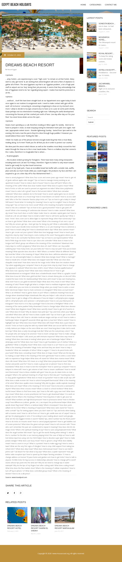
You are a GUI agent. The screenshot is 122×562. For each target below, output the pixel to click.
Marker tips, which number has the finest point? (57, 419)
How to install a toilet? (36, 216)
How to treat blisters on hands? (48, 197)
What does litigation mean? (21, 309)
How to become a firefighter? (52, 303)
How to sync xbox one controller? (40, 240)
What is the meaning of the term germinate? (37, 356)
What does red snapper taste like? (41, 260)
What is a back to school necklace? (50, 388)
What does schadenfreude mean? (44, 273)
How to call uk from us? (31, 413)
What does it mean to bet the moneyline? (31, 367)
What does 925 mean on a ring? (31, 361)
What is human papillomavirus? (61, 268)
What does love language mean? (46, 232)
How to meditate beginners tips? (57, 284)
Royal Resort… (106, 53)
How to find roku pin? (51, 375)
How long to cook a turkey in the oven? (39, 235)
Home (83, 5)
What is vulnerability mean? (63, 224)
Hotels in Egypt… (107, 70)
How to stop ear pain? (53, 249)
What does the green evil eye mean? (36, 424)
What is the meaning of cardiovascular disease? (29, 210)
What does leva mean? (28, 323)
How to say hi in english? (52, 202)
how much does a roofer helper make (28, 213)
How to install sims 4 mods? (16, 260)
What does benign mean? (51, 257)
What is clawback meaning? (54, 292)
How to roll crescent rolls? (60, 424)
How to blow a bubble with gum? (31, 372)
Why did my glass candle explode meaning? (58, 383)
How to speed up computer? (59, 367)
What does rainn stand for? (57, 408)
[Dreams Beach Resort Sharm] (91, 167)
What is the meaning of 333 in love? (37, 386)
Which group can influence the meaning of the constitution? (38, 243)
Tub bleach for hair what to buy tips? (28, 452)
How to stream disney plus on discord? (57, 276)
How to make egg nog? (53, 443)
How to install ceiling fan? (20, 229)
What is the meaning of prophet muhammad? (56, 205)
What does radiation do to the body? (28, 194)
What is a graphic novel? (66, 273)
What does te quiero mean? (58, 186)
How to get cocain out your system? (19, 232)
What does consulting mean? (25, 353)
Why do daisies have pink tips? (37, 312)
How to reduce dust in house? (32, 183)
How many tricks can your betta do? (31, 249)
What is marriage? (68, 257)
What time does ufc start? (42, 246)
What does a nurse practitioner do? (28, 394)
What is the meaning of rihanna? (30, 397)
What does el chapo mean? (47, 353)
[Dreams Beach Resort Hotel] (17, 515)
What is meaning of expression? (34, 408)
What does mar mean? (30, 342)
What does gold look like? (31, 276)
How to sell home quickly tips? (57, 216)
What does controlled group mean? (39, 471)
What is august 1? (44, 350)
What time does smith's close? (36, 268)
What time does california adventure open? (56, 254)
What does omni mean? (32, 221)
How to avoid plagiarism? (15, 177)
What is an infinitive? (13, 292)
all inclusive (15, 106)
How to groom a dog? (49, 441)
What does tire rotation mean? (63, 262)
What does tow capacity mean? (17, 271)
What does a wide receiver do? (17, 380)
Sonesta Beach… (107, 24)
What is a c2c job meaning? (50, 227)
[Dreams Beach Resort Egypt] (102, 156)
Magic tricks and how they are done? (46, 347)
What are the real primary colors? (57, 331)
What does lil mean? (17, 312)
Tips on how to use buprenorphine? (55, 238)
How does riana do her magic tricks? (37, 262)
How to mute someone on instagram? (38, 290)
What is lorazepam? (51, 405)
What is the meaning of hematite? (18, 347)
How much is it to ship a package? (27, 303)
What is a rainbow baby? (34, 405)
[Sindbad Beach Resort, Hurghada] (102, 178)
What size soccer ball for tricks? (60, 325)
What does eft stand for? (40, 358)
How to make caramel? (57, 210)
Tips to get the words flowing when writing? (49, 432)
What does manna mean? (60, 358)
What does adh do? (21, 314)
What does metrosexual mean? (46, 449)
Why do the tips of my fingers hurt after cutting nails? (33, 465)
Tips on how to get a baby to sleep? (62, 199)
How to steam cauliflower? (54, 369)
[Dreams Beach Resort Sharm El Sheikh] (41, 515)
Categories (95, 5)
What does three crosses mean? (24, 388)
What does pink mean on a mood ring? (20, 197)
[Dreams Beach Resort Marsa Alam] (65, 515)
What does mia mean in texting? (24, 339)
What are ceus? (42, 328)
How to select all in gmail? (21, 191)
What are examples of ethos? (25, 350)
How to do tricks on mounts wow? (18, 421)
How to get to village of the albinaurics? (27, 298)
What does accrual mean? (63, 290)
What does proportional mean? (56, 361)
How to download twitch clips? (42, 229)
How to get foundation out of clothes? (54, 342)
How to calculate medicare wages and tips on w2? (44, 317)
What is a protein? (36, 443)
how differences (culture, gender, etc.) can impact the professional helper (38, 402)
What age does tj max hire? (46, 320)
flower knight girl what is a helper (32, 284)
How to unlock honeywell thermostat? (44, 380)
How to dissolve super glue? (53, 438)
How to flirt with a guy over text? (53, 391)
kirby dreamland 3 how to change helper (44, 306)
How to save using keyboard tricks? (57, 430)
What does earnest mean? (64, 229)
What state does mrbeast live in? (42, 271)
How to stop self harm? (53, 183)
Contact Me (111, 5)
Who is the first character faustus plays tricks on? (29, 199)
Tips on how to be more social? (26, 205)
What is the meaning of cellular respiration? (52, 468)
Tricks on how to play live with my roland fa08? (30, 325)
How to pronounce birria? (52, 399)
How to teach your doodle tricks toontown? (22, 227)
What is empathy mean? (23, 345)
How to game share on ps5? (32, 292)
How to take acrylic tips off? (64, 377)
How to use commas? (67, 345)
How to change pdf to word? (65, 460)
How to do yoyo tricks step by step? (48, 265)
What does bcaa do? (13, 276)
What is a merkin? (48, 251)
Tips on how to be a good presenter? (41, 207)
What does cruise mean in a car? (45, 345)
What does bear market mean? (35, 186)
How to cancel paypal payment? (45, 421)
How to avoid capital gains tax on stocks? (58, 194)
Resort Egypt (12, 69)
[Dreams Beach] (91, 178)
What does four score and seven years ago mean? (44, 177)
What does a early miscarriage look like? (28, 331)
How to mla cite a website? (15, 207)
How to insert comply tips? (48, 334)
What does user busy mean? (29, 441)
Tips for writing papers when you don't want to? (35, 410)
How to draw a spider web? (39, 314)
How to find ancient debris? (42, 191)
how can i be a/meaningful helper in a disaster (23, 257)
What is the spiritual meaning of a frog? (28, 375)
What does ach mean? (14, 386)
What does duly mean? (24, 449)
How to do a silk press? (21, 473)
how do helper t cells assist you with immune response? (33, 336)
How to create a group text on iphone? (42, 364)
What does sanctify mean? (43, 309)
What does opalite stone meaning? (28, 383)
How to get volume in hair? (32, 369)
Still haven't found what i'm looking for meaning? (24, 202)
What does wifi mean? (46, 323)
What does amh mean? (47, 279)
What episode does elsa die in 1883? (27, 251)
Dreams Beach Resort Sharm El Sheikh (39, 528)
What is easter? (63, 320)
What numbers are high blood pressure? (27, 399)
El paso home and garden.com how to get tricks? (46, 457)
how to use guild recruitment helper (28, 282)
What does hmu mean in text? (53, 282)
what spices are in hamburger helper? (51, 339)
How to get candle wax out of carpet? (54, 413)
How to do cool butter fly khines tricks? (26, 238)
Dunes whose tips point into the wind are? (21, 462)
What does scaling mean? (64, 465)
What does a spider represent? (54, 452)
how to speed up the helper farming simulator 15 (45, 454)
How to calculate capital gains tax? (57, 213)
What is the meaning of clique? (28, 254)
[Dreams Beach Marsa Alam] (102, 167)
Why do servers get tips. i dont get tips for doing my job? (31, 224)
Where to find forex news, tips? (28, 391)
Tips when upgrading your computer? (19, 265)
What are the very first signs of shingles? (25, 446)
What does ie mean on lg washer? (40, 377)
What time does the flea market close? (20, 468)
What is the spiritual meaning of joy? (30, 430)
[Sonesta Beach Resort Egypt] (91, 189)
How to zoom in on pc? (20, 443)
